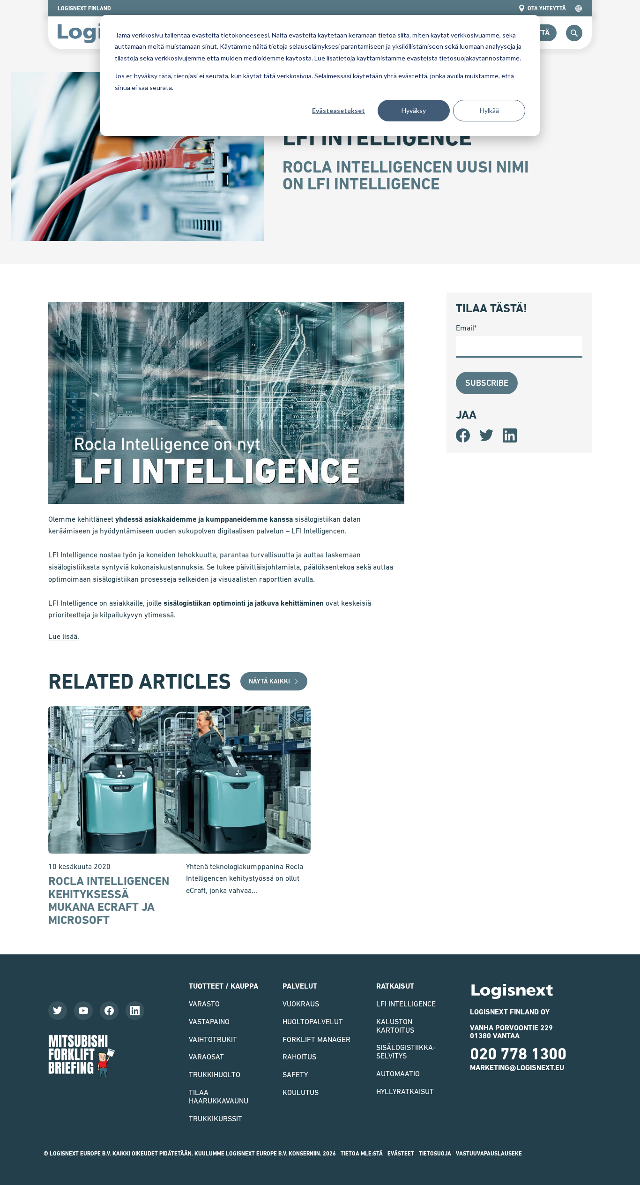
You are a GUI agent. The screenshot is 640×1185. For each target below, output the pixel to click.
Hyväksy (414, 110)
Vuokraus (301, 1003)
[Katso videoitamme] (83, 1010)
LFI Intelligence (406, 1003)
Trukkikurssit (215, 1118)
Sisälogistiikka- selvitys (406, 1051)
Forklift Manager (316, 1039)
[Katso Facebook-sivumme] (109, 1010)
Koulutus (301, 1092)
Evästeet (400, 1153)
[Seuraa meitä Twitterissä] (57, 1010)
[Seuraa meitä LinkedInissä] (135, 1010)
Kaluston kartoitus (395, 1025)
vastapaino (209, 1021)
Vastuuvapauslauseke (489, 1153)
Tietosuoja (435, 1153)
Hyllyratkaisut (405, 1091)
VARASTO (204, 1003)
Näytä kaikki (269, 681)
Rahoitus (299, 1056)
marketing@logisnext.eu (517, 1067)
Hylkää (489, 110)
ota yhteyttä (547, 8)
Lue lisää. (63, 636)
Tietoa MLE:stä (362, 1153)
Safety (295, 1074)
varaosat (206, 1056)
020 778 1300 (518, 1053)
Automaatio (398, 1073)
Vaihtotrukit (213, 1039)
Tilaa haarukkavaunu (218, 1096)
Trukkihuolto (214, 1074)
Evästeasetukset (338, 110)
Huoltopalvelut (313, 1021)
